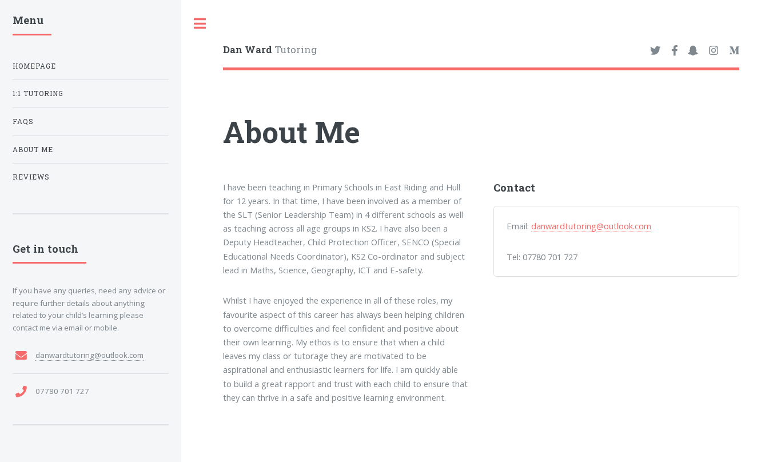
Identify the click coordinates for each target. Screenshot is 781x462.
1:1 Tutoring (38, 93)
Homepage (34, 66)
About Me (33, 149)
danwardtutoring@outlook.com (591, 226)
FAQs (23, 121)
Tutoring (270, 49)
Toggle (200, 23)
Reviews (31, 177)
